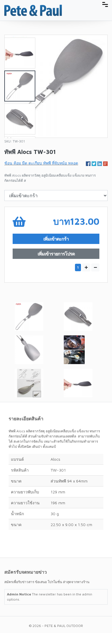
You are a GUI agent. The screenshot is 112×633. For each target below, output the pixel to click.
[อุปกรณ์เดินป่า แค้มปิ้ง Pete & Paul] (33, 9)
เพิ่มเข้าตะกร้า (56, 238)
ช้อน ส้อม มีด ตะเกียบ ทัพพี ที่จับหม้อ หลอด (41, 163)
